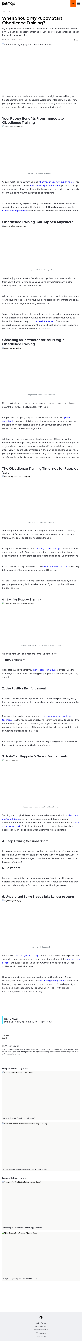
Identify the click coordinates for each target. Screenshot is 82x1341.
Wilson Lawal (18, 40)
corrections (41, 1333)
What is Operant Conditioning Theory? (19, 1118)
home (4, 12)
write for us (41, 1323)
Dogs (11, 12)
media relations (41, 1326)
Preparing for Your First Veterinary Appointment (22, 1227)
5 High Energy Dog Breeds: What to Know (20, 1279)
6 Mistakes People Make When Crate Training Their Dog (25, 1169)
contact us (41, 1336)
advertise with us (41, 1329)
